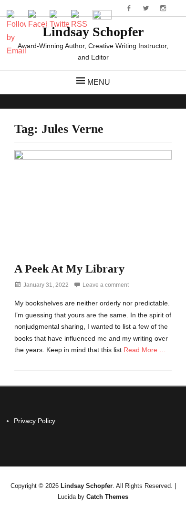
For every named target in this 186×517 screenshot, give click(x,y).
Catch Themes (107, 496)
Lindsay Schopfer (87, 485)
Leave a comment (106, 285)
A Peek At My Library (69, 269)
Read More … (145, 350)
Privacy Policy (34, 421)
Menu (98, 82)
